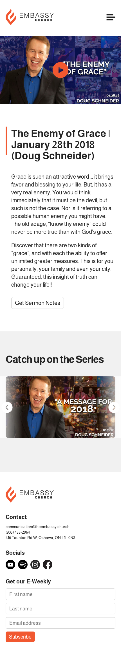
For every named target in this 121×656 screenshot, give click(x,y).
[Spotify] (23, 564)
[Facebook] (47, 564)
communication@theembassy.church (38, 527)
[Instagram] (35, 564)
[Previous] (7, 407)
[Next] (114, 407)
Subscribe (20, 637)
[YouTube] (10, 564)
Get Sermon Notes (37, 303)
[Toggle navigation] (110, 18)
